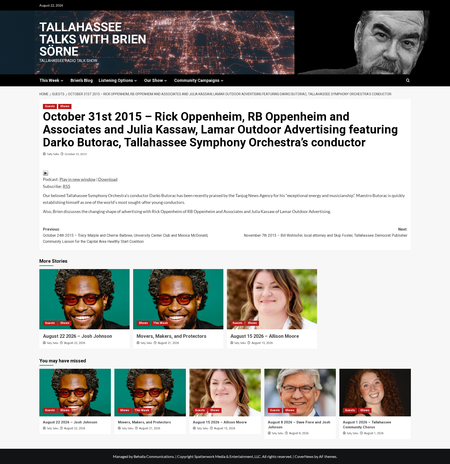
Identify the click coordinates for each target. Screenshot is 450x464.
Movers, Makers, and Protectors (171, 336)
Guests (50, 106)
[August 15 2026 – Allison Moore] (272, 299)
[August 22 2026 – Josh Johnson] (84, 299)
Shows (64, 106)
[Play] (45, 172)
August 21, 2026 (168, 343)
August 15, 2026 (262, 343)
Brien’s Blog (82, 80)
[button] (408, 80)
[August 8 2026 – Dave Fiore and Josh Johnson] (300, 392)
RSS (66, 186)
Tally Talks (53, 154)
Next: (325, 232)
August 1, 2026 (374, 433)
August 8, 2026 (299, 433)
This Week (160, 323)
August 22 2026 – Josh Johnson (77, 336)
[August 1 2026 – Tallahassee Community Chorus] (375, 392)
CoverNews (304, 456)
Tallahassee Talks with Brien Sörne (92, 39)
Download (107, 179)
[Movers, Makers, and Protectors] (178, 299)
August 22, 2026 (74, 343)
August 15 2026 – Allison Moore (264, 336)
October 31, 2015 (76, 154)
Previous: (125, 235)
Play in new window (78, 179)
